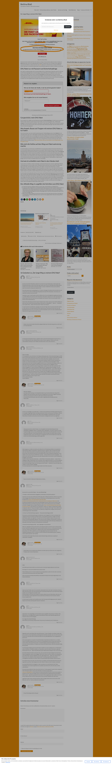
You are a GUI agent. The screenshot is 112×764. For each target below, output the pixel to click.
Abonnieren (67, 26)
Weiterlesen (8, 762)
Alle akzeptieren (106, 761)
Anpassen (88, 761)
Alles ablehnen (96, 761)
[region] (56, 760)
